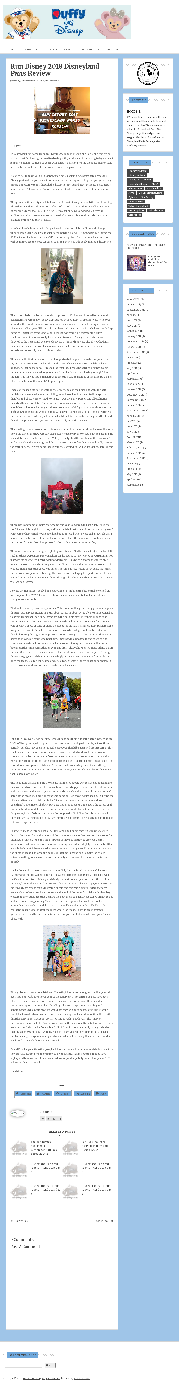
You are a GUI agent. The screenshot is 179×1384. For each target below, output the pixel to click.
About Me (113, 49)
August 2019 (133, 315)
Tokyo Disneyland (138, 206)
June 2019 (132, 320)
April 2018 (132, 373)
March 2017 (133, 442)
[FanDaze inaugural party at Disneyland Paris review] (70, 1149)
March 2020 (133, 299)
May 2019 (132, 325)
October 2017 (134, 405)
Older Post (102, 1220)
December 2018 (135, 341)
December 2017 (135, 394)
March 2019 (133, 331)
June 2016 (132, 468)
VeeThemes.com (82, 1378)
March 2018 (133, 378)
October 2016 (134, 453)
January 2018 (134, 389)
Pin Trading (30, 49)
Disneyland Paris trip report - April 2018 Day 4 (97, 1167)
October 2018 (134, 347)
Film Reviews (135, 188)
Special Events (135, 201)
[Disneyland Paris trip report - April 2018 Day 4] (70, 1171)
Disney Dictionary (58, 49)
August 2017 (133, 415)
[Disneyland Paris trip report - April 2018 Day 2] (70, 1193)
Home (11, 49)
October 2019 (134, 304)
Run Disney (147, 197)
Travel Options (136, 210)
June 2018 (132, 362)
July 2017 (131, 421)
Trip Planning (156, 210)
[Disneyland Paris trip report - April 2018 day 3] (19, 1193)
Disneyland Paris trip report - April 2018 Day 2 (97, 1189)
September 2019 (136, 309)
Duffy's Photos (88, 49)
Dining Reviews (136, 175)
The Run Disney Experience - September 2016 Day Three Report (44, 1148)
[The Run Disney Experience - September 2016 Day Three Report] (19, 1149)
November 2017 (135, 399)
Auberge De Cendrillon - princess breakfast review (157, 261)
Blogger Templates (51, 1378)
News (131, 193)
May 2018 (132, 368)
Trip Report (134, 214)
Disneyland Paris (137, 184)
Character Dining (137, 171)
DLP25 (155, 184)
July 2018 (132, 357)
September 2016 (136, 458)
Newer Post (22, 1220)
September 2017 (136, 410)
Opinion (132, 197)
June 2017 (132, 426)
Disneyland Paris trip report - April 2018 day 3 (45, 1189)
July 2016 (132, 463)
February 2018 (135, 384)
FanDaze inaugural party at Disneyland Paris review (95, 1146)
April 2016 (132, 479)
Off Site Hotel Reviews (150, 193)
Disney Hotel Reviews (139, 179)
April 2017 (132, 437)
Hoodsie (46, 1112)
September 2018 (136, 352)
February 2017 (134, 447)
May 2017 (132, 431)
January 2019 (134, 336)
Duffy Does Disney (32, 1378)
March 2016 (133, 484)
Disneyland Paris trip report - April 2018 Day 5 (46, 1167)
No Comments (52, 80)
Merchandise (154, 188)
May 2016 (132, 474)
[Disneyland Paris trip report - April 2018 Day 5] (19, 1171)
